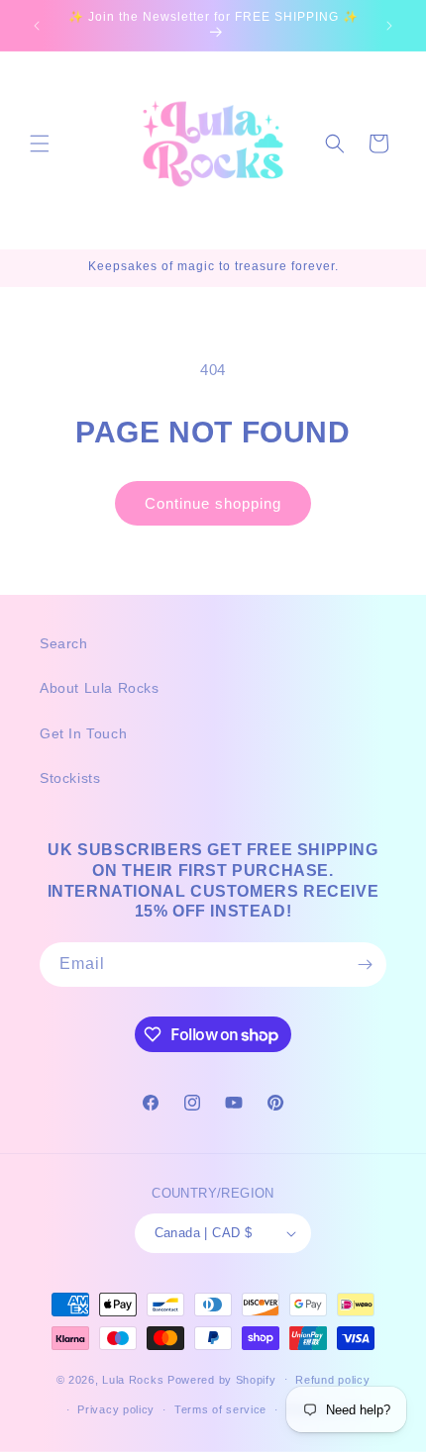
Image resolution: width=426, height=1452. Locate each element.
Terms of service (220, 1409)
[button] (39, 143)
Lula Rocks (132, 1379)
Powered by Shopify (221, 1379)
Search (64, 643)
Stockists (70, 778)
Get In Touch (83, 733)
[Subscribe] (364, 964)
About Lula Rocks (100, 688)
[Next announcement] (389, 26)
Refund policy (332, 1380)
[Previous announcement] (36, 26)
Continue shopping (213, 503)
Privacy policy (116, 1409)
